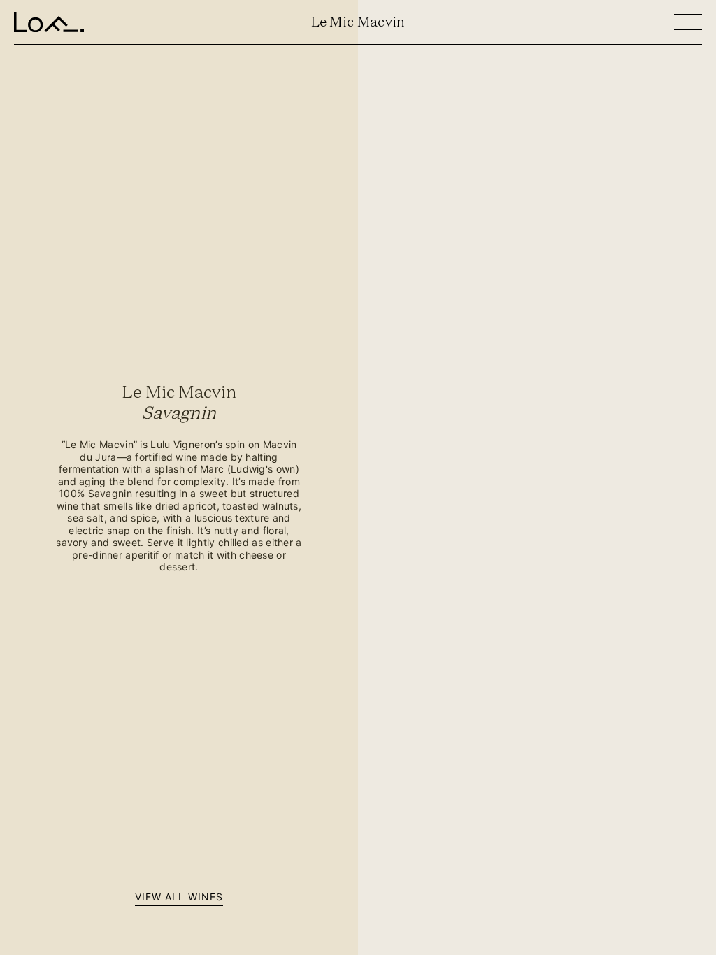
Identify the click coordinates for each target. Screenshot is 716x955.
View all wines (179, 897)
